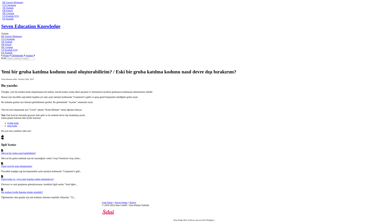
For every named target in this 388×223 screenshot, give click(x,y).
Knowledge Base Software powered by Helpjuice (194, 220)
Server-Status (121, 202)
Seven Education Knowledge (30, 26)
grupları (29, 55)
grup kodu (12, 126)
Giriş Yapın (107, 202)
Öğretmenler (17, 55)
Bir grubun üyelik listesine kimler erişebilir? (22, 192)
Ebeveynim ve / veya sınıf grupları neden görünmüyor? (27, 179)
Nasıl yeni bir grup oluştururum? (16, 166)
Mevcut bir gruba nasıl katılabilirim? (18, 153)
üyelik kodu (13, 123)
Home (6, 55)
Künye (133, 202)
